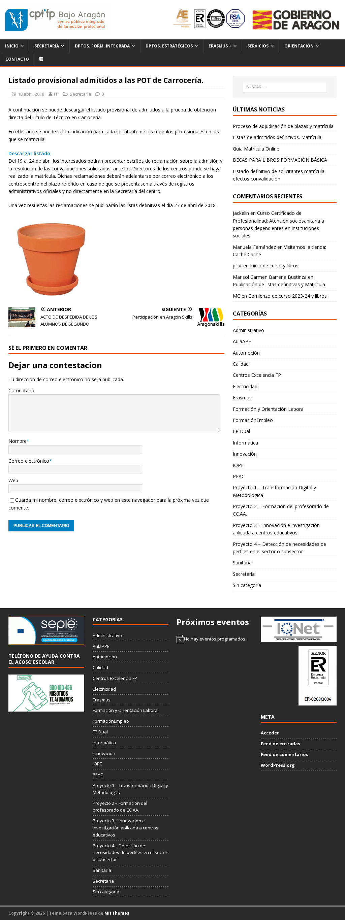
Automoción (246, 353)
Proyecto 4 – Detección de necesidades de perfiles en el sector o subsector (279, 548)
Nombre (17, 441)
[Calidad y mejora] (209, 19)
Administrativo (248, 330)
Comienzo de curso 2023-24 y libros (287, 296)
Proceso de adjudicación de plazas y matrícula (283, 126)
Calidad (241, 364)
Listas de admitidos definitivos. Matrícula (277, 137)
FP (56, 94)
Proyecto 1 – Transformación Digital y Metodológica (274, 491)
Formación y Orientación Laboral (269, 409)
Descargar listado (29, 153)
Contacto (17, 59)
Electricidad (245, 386)
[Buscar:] (285, 87)
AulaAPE (242, 341)
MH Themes (116, 913)
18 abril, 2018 (31, 94)
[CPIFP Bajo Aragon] (55, 19)
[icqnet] (299, 638)
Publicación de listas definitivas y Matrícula (279, 284)
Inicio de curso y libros (274, 265)
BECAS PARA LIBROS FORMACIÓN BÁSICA (280, 160)
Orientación (299, 46)
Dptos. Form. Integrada (102, 46)
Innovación (245, 454)
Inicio (12, 46)
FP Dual (241, 431)
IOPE (238, 465)
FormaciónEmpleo (253, 420)
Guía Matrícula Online (256, 148)
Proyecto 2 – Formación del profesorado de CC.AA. (281, 510)
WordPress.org (278, 765)
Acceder (270, 733)
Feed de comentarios (284, 754)
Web (13, 480)
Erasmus (242, 397)
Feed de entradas (280, 744)
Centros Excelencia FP (257, 375)
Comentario (21, 390)
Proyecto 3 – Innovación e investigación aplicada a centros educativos (276, 529)
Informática (245, 442)
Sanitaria (242, 562)
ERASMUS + (220, 46)
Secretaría (46, 46)
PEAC (239, 476)
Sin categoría (247, 585)
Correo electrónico (28, 461)
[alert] (214, 639)
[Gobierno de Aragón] (295, 19)
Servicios (258, 46)
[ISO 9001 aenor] (318, 702)
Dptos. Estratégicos (169, 46)
